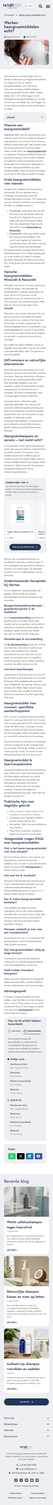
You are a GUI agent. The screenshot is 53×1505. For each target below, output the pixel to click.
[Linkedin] (37, 1480)
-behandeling (17, 644)
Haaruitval (9, 134)
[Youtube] (31, 1480)
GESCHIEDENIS (34, 1031)
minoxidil (8, 308)
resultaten (15, 329)
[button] (42, 117)
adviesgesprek (32, 866)
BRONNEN (16, 1031)
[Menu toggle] (48, 6)
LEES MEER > (12, 1250)
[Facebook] (26, 1480)
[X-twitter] (21, 1480)
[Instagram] (16, 1480)
